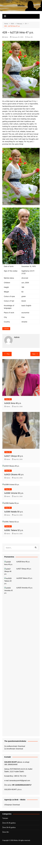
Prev (8, 354)
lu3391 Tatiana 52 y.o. (13, 530)
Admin (6, 37)
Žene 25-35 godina (9, 823)
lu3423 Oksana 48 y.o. (14, 474)
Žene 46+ (30, 37)
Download (21, 746)
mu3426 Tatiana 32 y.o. (24, 578)
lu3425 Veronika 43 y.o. (24, 588)
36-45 (7, 328)
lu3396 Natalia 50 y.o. (13, 512)
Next (33, 354)
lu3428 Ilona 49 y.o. (12, 403)
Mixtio (21, 5)
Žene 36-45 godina (9, 827)
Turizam (5, 818)
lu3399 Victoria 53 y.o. (14, 493)
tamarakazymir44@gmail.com (19, 780)
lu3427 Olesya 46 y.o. (13, 456)
